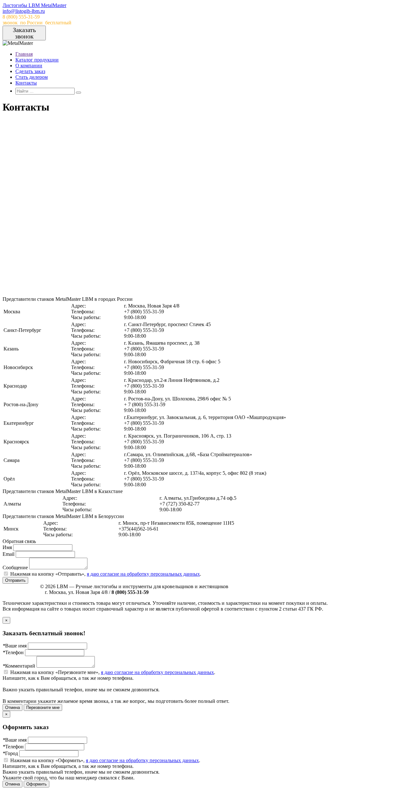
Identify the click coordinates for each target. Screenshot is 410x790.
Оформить (36, 784)
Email (8, 554)
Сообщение (15, 567)
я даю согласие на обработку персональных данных (143, 574)
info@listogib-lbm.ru (24, 11)
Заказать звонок (24, 33)
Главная (24, 54)
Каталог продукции (37, 59)
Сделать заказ (30, 71)
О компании (28, 65)
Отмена (12, 707)
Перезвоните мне (43, 707)
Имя (7, 547)
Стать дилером (31, 77)
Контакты (26, 83)
